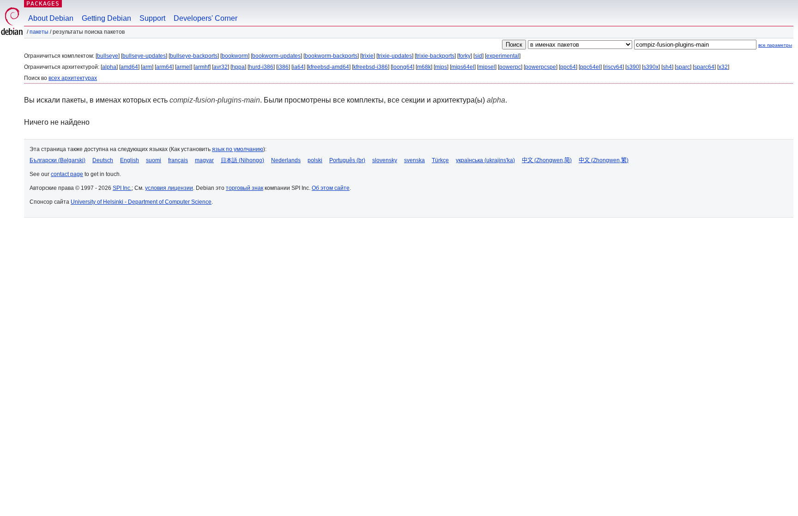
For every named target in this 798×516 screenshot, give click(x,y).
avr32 (220, 67)
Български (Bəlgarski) (57, 160)
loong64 (402, 67)
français (178, 160)
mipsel (486, 67)
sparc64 (704, 67)
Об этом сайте (331, 188)
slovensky (384, 160)
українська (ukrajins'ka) (485, 160)
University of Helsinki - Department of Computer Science (141, 202)
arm (147, 67)
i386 (283, 67)
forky (465, 56)
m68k (424, 67)
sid (478, 56)
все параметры (775, 45)
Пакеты (39, 32)
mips (441, 67)
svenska (414, 160)
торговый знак (244, 188)
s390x (651, 67)
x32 (723, 67)
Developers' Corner (205, 18)
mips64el (462, 67)
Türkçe (440, 160)
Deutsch (102, 160)
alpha (109, 67)
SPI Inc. (122, 188)
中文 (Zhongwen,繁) (604, 160)
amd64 (129, 67)
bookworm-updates (276, 56)
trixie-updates (395, 56)
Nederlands (286, 160)
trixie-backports (435, 56)
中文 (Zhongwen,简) (547, 160)
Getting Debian (106, 18)
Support (152, 18)
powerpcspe (540, 67)
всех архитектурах (72, 78)
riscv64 (614, 67)
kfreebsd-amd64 (328, 67)
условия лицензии (169, 188)
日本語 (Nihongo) (242, 160)
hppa (238, 67)
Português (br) (347, 160)
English (129, 160)
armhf (202, 67)
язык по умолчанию (237, 149)
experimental (502, 56)
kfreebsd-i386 (370, 67)
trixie (368, 56)
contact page (67, 174)
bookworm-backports (331, 56)
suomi (153, 160)
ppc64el (590, 67)
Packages (43, 3)
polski (315, 160)
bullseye (107, 56)
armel (183, 67)
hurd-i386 (261, 67)
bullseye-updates (144, 56)
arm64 (164, 67)
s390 (633, 67)
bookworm (235, 56)
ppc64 (568, 67)
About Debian (50, 18)
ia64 (298, 67)
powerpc (510, 67)
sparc (683, 67)
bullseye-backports (194, 56)
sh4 (667, 67)
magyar (204, 160)
